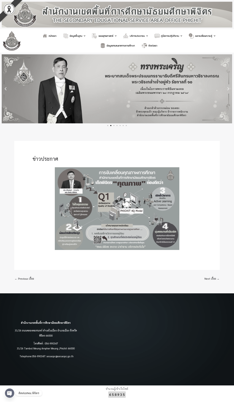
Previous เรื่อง (24, 278)
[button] (5, 89)
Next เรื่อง (211, 278)
